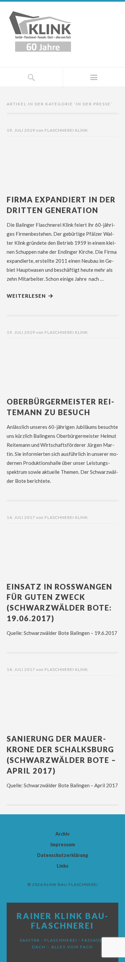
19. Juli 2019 (21, 130)
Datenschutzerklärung (62, 855)
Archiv (62, 834)
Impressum (62, 844)
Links (62, 866)
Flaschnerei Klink (66, 130)
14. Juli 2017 (21, 517)
